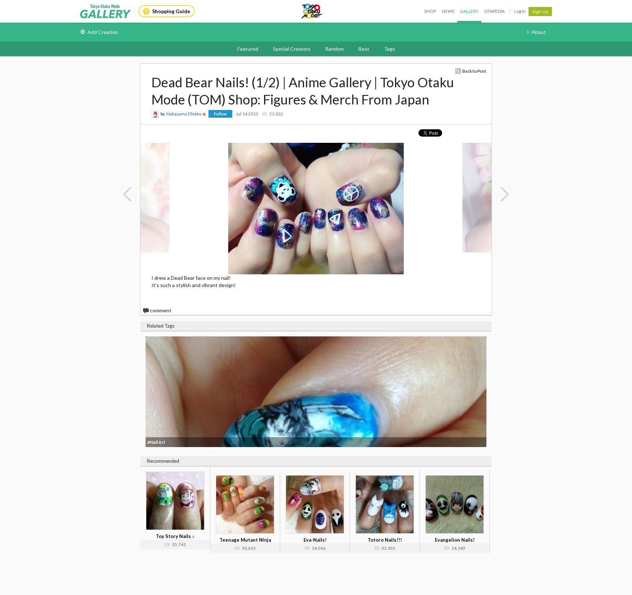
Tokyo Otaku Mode (312, 11)
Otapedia (494, 11)
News (448, 11)
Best (363, 49)
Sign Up (540, 11)
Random (334, 49)
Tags (389, 49)
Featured (247, 49)
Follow (220, 113)
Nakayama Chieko (184, 114)
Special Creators (292, 49)
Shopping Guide (171, 11)
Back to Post (474, 71)
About (538, 32)
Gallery (469, 11)
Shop (430, 11)
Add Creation (102, 32)
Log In (520, 11)
